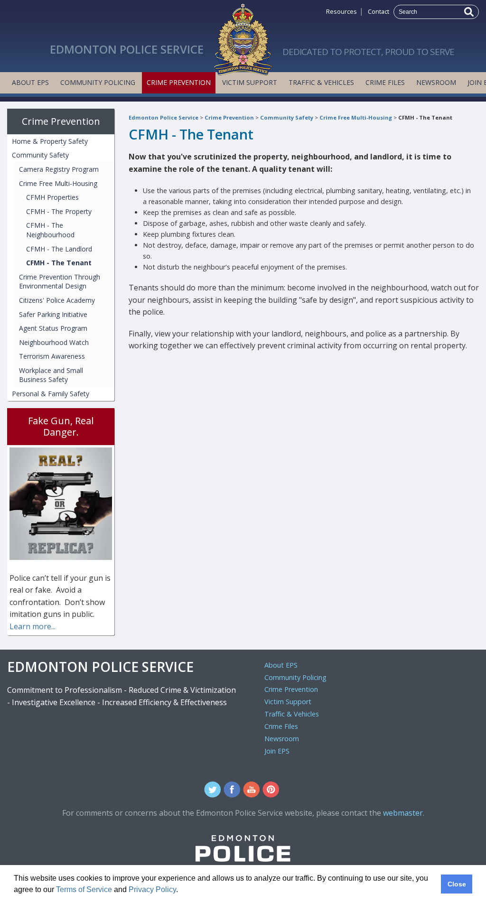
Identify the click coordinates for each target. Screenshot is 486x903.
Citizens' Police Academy (57, 300)
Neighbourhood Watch (54, 342)
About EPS (30, 82)
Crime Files (385, 82)
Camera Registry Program (59, 169)
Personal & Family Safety (50, 393)
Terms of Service (84, 889)
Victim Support (249, 82)
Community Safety (286, 117)
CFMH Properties (52, 197)
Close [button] (457, 884)
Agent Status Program (53, 328)
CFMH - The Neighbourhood (50, 230)
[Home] (243, 37)
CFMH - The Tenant (425, 117)
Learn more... (32, 626)
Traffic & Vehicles (321, 82)
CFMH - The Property (59, 211)
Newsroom (436, 82)
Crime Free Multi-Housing (355, 117)
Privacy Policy (152, 889)
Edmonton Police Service (163, 117)
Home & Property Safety (50, 141)
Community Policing (97, 82)
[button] (181, 890)
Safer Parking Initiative (53, 314)
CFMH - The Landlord (59, 248)
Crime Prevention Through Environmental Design (59, 281)
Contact (378, 11)
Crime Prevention (179, 82)
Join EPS (277, 750)
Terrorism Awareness (52, 356)
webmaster (403, 813)
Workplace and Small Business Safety (51, 375)
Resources (341, 11)
